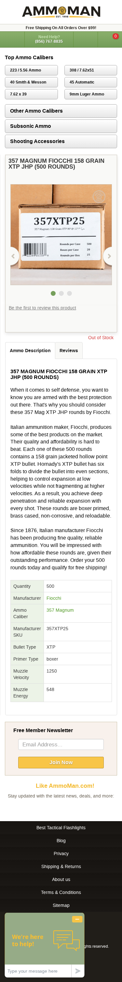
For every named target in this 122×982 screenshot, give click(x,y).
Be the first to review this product (42, 307)
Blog (61, 840)
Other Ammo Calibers (36, 111)
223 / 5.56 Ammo (25, 70)
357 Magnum (60, 610)
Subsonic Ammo (30, 126)
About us (61, 879)
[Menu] (12, 39)
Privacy (61, 853)
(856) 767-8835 (49, 41)
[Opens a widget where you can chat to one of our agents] (44, 945)
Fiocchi (54, 598)
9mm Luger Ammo (87, 94)
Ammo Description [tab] (30, 350)
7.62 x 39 (18, 94)
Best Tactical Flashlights (61, 827)
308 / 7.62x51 (82, 70)
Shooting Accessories (37, 141)
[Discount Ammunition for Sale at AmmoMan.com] (61, 11)
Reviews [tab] (69, 350)
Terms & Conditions (61, 892)
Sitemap (61, 905)
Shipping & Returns (61, 866)
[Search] (86, 39)
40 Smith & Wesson (28, 82)
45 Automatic (82, 82)
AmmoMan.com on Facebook (59, 808)
